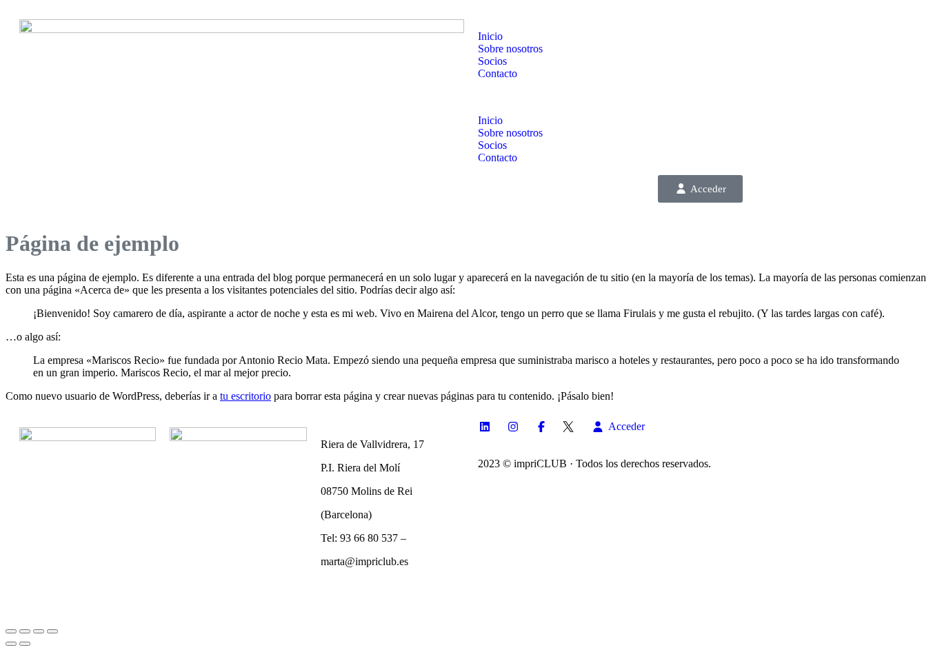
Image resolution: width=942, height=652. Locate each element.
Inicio (490, 36)
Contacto (497, 73)
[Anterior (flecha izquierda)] (11, 644)
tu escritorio (245, 396)
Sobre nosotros (510, 48)
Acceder (708, 188)
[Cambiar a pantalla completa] (24, 631)
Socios (492, 61)
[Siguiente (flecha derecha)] (24, 644)
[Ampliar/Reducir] (11, 631)
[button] (700, 97)
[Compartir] (38, 631)
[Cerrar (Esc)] (52, 631)
